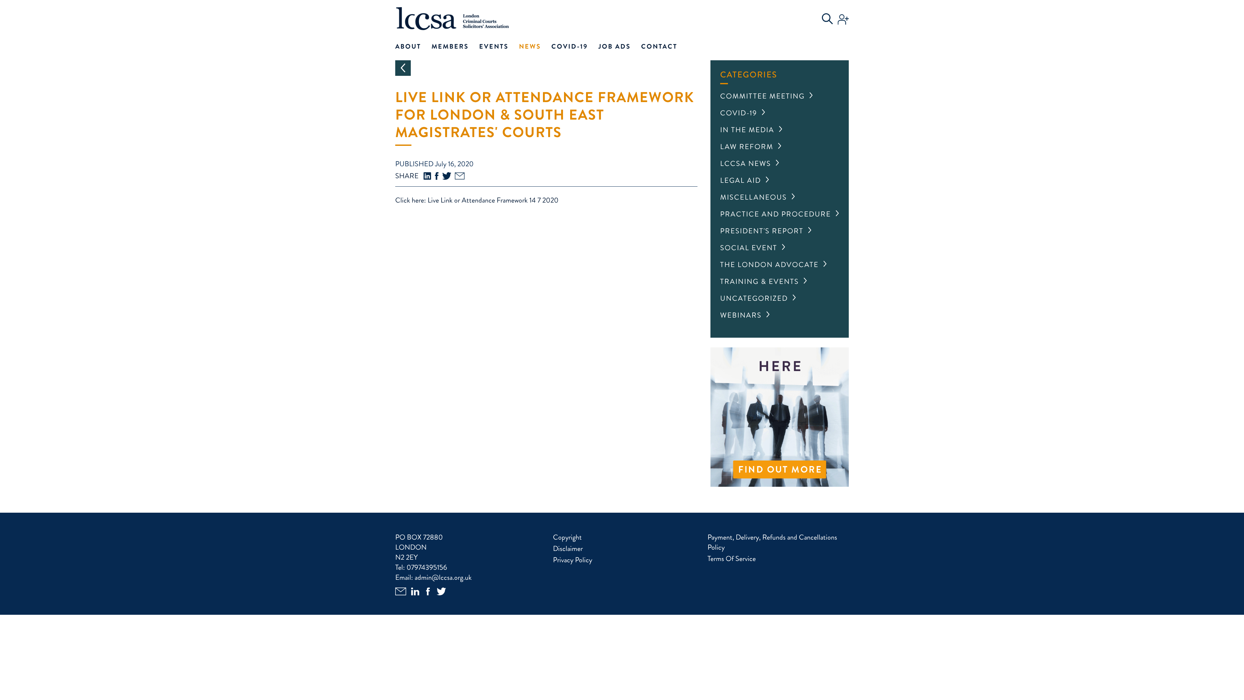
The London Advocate (769, 265)
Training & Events (759, 281)
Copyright (567, 537)
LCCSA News (745, 163)
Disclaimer (568, 548)
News (530, 46)
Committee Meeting (762, 96)
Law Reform (746, 147)
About (408, 46)
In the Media (747, 130)
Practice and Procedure (775, 214)
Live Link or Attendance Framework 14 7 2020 (493, 200)
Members (450, 46)
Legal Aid (740, 180)
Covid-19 (569, 46)
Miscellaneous (753, 197)
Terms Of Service (732, 559)
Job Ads (614, 46)
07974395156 (427, 567)
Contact (659, 46)
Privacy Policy (572, 560)
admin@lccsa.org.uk (443, 577)
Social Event (748, 248)
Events (494, 46)
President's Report (761, 231)
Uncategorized (754, 298)
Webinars (741, 315)
